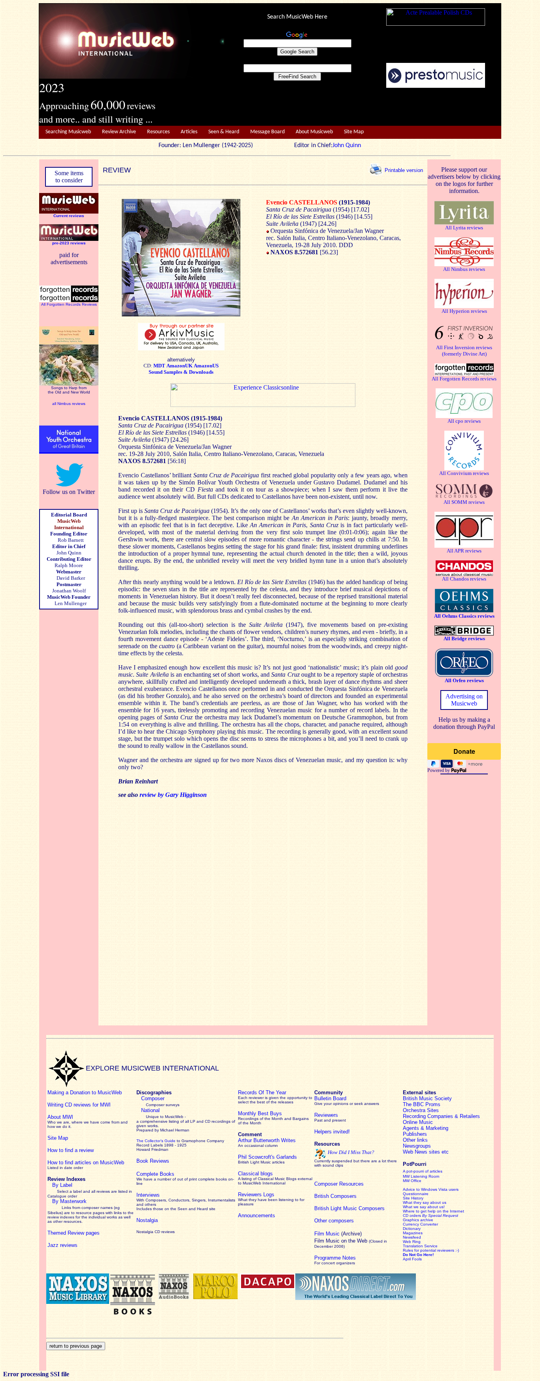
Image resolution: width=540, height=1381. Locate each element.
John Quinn (346, 145)
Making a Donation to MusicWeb (84, 1092)
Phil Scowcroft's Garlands (267, 1157)
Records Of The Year (262, 1092)
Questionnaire (416, 1194)
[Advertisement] (362, 107)
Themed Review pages (73, 1233)
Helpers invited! (332, 1132)
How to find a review (70, 1150)
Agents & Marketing (425, 1128)
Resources (158, 132)
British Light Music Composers (349, 1208)
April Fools (412, 1259)
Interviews (148, 1195)
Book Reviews (152, 1161)
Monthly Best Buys (260, 1113)
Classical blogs (255, 1174)
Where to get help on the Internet (433, 1211)
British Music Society (427, 1098)
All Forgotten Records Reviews (69, 304)
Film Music (327, 1234)
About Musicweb (314, 132)
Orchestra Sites (421, 1110)
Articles (189, 132)
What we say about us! (424, 1207)
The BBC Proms (421, 1104)
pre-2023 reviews (69, 243)
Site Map (354, 132)
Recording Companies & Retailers (441, 1116)
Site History (413, 1198)
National (150, 1110)
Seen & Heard (223, 132)
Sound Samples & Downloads (181, 372)
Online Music (418, 1122)
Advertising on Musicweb (464, 700)
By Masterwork (69, 1201)
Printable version (404, 170)
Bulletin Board (330, 1098)
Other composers (334, 1221)
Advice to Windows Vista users (431, 1189)
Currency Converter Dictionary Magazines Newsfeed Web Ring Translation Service (420, 1235)
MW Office (412, 1181)
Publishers (415, 1134)
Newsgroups (417, 1146)
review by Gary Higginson (173, 794)
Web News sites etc (426, 1152)
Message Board (267, 132)
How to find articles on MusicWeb (85, 1162)
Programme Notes (335, 1258)
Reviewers (326, 1115)
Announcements (256, 1215)
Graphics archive (418, 1220)
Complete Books (155, 1174)
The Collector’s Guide (156, 1141)
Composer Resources (339, 1184)
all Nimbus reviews (68, 403)
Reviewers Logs (256, 1194)
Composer (152, 1098)
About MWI (60, 1117)
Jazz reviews (62, 1245)
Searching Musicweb (68, 132)
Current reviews (68, 216)
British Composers (335, 1196)
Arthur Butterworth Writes (267, 1140)
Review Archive (119, 132)
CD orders (430, 1215)
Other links (415, 1140)
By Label (62, 1185)
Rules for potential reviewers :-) (431, 1250)
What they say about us (424, 1202)
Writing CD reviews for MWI (79, 1105)
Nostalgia (147, 1220)
